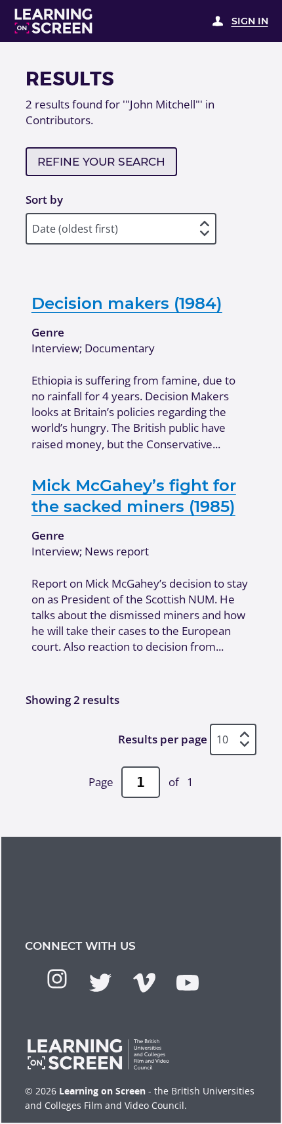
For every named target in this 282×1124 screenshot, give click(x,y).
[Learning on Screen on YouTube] (187, 983)
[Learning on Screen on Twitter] (100, 983)
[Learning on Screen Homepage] (53, 21)
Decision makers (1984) (126, 303)
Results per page (162, 739)
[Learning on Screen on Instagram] (57, 979)
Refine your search (101, 161)
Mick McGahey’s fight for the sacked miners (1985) (133, 495)
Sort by (44, 199)
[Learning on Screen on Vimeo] (144, 983)
